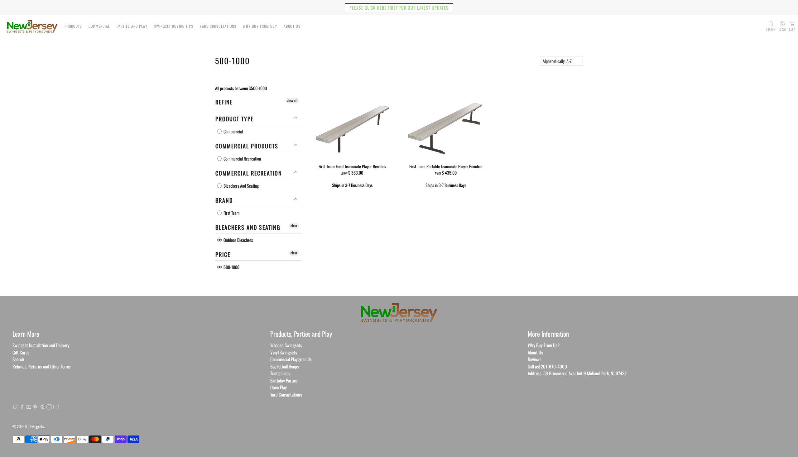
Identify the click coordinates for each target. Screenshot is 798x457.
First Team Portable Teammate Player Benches (445, 166)
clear (294, 225)
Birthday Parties (284, 380)
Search (18, 359)
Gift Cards (21, 352)
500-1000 (231, 267)
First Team (231, 212)
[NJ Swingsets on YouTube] (28, 407)
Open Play (278, 387)
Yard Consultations (218, 26)
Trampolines (280, 373)
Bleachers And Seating (241, 185)
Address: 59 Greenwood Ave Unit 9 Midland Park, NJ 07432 (577, 373)
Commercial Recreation (242, 158)
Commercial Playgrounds (291, 359)
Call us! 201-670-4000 (547, 366)
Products (73, 26)
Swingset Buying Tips (173, 26)
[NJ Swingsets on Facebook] (22, 407)
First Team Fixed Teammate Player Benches (352, 166)
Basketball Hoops (284, 366)
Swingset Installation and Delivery (41, 345)
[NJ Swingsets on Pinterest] (35, 407)
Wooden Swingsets (286, 345)
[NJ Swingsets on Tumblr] (42, 407)
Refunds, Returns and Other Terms (41, 366)
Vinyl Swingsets (283, 352)
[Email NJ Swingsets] (56, 407)
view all (292, 100)
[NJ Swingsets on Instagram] (49, 407)
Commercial (99, 26)
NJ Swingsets (34, 426)
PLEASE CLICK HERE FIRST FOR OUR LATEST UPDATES (399, 7)
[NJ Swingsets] (32, 26)
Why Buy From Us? (260, 26)
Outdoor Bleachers (238, 240)
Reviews (534, 359)
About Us (292, 26)
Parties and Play (132, 26)
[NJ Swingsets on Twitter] (15, 407)
